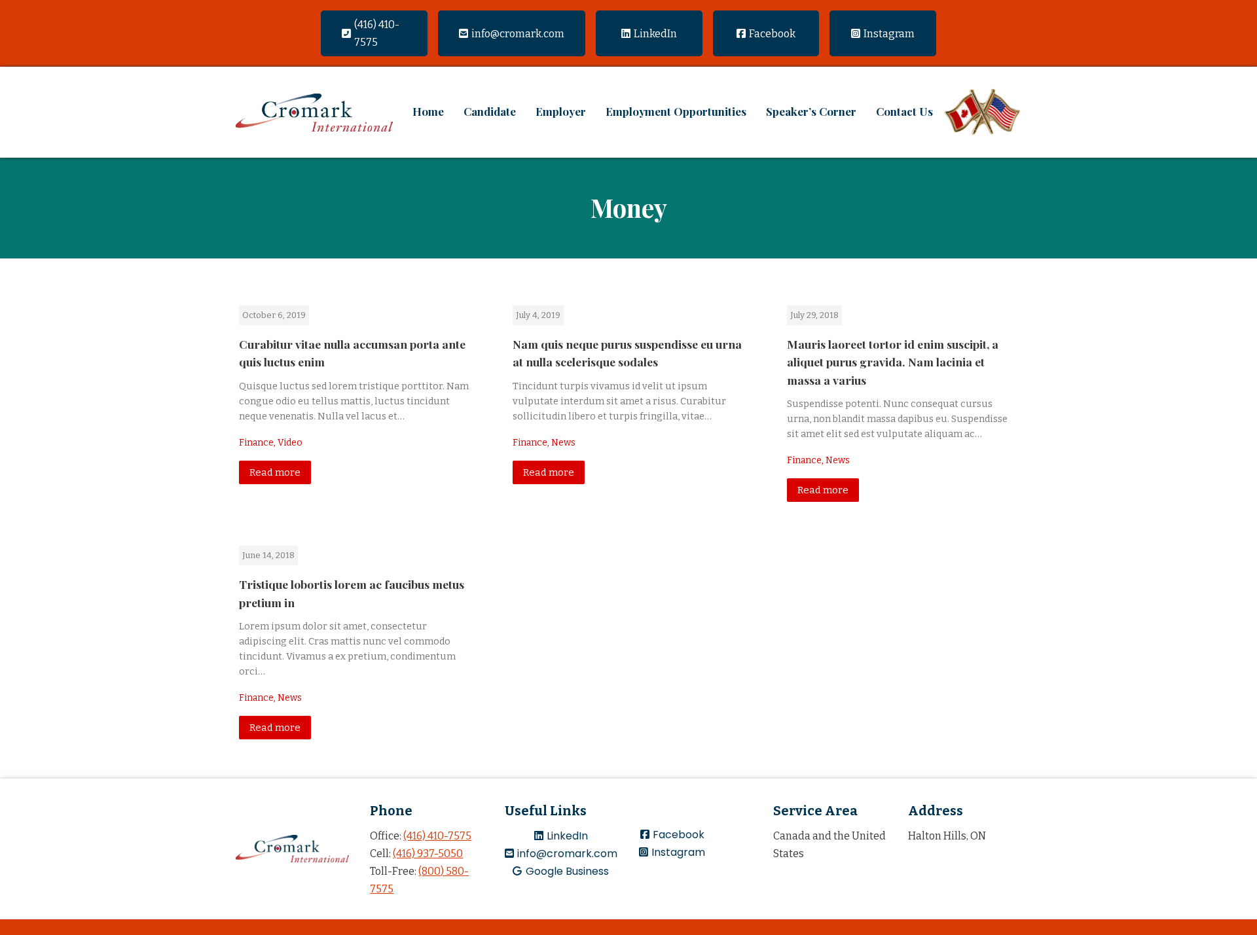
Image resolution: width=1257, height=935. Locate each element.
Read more (275, 472)
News (563, 442)
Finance (256, 442)
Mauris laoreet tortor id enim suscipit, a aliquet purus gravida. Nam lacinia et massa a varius (892, 361)
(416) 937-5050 (428, 853)
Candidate (490, 111)
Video (290, 442)
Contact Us (904, 111)
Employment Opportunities (676, 111)
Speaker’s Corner (811, 111)
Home (428, 111)
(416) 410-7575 (437, 836)
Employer (561, 111)
